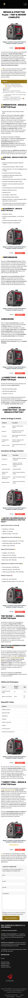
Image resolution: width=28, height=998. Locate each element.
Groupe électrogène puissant (11, 995)
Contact (22, 995)
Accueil (2, 958)
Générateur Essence (5, 963)
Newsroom (18, 996)
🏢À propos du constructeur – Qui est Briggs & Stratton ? (14, 93)
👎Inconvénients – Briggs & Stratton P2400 (14, 86)
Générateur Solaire (5, 962)
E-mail (4, 881)
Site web (4, 887)
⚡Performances (6, 88)
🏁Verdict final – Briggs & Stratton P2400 (11, 99)
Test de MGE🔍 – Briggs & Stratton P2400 (11, 97)
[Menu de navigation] (25, 4)
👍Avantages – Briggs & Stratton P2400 (13, 85)
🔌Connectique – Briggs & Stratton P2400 (11, 90)
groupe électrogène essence (8, 790)
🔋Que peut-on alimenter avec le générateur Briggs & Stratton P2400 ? (15, 95)
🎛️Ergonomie (6, 89)
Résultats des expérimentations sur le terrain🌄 (14, 98)
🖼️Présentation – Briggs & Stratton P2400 (11, 83)
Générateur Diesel (5, 965)
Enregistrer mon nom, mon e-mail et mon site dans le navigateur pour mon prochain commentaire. (13, 913)
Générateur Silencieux (6, 967)
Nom (3, 875)
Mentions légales (10, 996)
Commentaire (5, 893)
